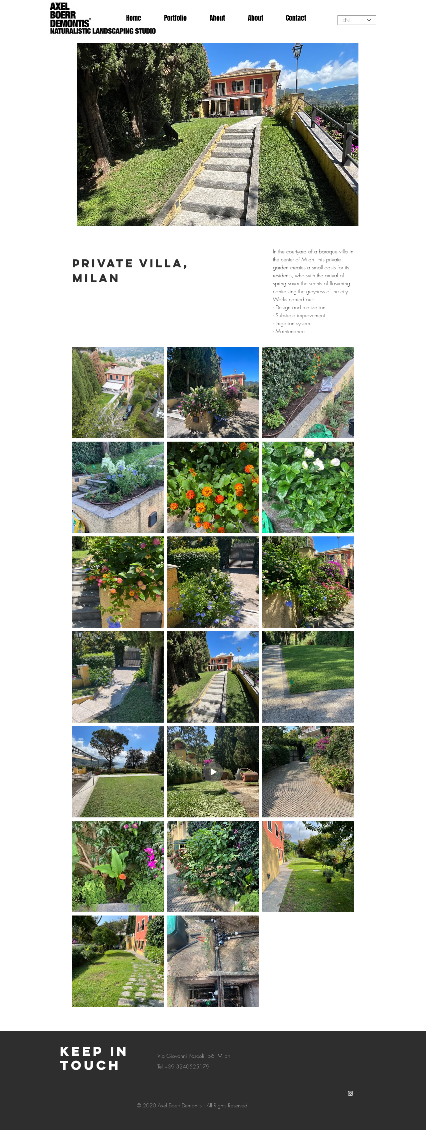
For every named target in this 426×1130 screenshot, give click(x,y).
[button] (217, 134)
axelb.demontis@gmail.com (188, 1077)
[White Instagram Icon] (350, 1093)
